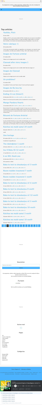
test (20, 167)
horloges (24, 138)
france (17, 105)
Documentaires (5, 342)
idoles (22, 146)
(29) (4, 357)
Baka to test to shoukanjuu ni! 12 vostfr (20, 195)
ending (18, 97)
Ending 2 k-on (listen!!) (13, 94)
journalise (26, 146)
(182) (5, 354)
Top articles (27, 372)
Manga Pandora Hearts (13, 103)
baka (12, 167)
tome (30, 105)
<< (2, 225)
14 (18, 225)
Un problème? (9, 79)
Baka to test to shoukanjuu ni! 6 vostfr (20, 183)
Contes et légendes (6, 336)
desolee (14, 97)
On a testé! (4, 344)
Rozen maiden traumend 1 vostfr (17, 177)
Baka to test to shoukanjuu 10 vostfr (19, 207)
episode (18, 146)
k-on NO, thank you (11, 156)
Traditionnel (4, 346)
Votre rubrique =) (10, 44)
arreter (13, 118)
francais (23, 97)
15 (21, 225)
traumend (20, 173)
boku (11, 153)
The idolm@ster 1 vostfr (13, 144)
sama (20, 129)
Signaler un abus (35, 372)
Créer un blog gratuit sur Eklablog (19, 372)
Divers (3, 341)
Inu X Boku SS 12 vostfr (13, 150)
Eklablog (29, 369)
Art (3, 335)
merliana (20, 276)
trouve (29, 118)
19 (31, 225)
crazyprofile (14, 138)
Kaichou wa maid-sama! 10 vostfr (17, 220)
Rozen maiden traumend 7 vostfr (17, 171)
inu (13, 153)
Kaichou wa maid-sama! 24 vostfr (17, 127)
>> (39, 225)
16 (23, 225)
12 (13, 225)
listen (27, 97)
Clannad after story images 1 (15, 62)
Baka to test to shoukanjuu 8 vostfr (18, 189)
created (19, 138)
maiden (11, 173)
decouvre (13, 146)
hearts (21, 105)
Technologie (4, 345)
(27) (5, 360)
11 (10, 225)
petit (31, 146)
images (14, 91)
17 (26, 225)
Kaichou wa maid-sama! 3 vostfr (17, 213)
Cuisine (3, 339)
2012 (14, 105)
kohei (25, 118)
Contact (31, 372)
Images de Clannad (11, 71)
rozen (15, 173)
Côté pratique (5, 338)
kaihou (12, 216)
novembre (26, 105)
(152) (4, 355)
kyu (17, 91)
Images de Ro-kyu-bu (12, 88)
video (20, 153)
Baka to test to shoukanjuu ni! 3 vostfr (20, 165)
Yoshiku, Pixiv (9, 32)
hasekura (21, 118)
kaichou (13, 129)
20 (34, 225)
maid (17, 129)
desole (14, 159)
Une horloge (8, 135)
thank (22, 159)
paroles (30, 97)
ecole (17, 118)
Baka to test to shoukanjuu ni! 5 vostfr (20, 201)
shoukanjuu (16, 167)
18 (29, 225)
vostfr (23, 129)
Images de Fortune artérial (14, 54)
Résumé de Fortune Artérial (15, 115)
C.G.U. (40, 372)
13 (15, 225)
